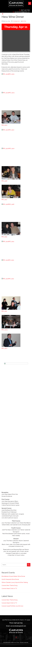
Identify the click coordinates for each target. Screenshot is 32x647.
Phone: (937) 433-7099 (16, 623)
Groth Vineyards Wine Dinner (10, 579)
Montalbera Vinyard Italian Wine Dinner (13, 576)
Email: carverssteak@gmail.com (16, 626)
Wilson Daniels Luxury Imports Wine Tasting (15, 582)
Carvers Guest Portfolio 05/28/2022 (12, 606)
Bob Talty (24, 21)
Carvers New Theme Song (9, 585)
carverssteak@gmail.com (22, 12)
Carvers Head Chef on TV (9, 588)
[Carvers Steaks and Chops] (16, 7)
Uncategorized (16, 21)
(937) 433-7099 (25, 10)
